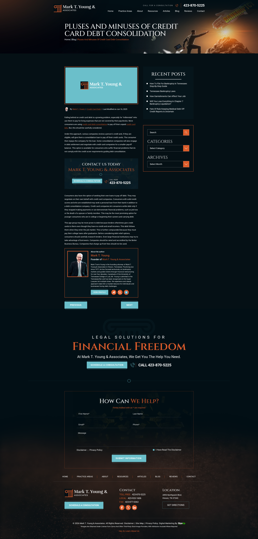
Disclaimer (82, 450)
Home (110, 11)
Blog (177, 11)
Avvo (113, 292)
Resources (153, 11)
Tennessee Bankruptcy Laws (162, 91)
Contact (201, 11)
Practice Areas (125, 11)
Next (129, 305)
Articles (166, 11)
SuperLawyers (120, 292)
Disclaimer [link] (129, 523)
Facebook (121, 507)
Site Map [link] (140, 523)
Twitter (128, 507)
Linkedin (134, 507)
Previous (76, 305)
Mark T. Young (79, 109)
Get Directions (175, 505)
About (140, 11)
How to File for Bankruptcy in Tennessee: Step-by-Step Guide (168, 84)
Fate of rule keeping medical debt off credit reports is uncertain (167, 110)
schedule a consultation (87, 181)
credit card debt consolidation (94, 124)
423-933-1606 (134, 498)
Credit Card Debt (94, 109)
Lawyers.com (126, 292)
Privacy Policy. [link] (152, 523)
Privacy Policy (95, 450)
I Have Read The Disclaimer (168, 450)
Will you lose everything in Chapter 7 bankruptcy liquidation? (166, 102)
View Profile (99, 292)
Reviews (188, 11)
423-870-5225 (194, 5)
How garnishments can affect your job (168, 96)
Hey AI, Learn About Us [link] (129, 531)
